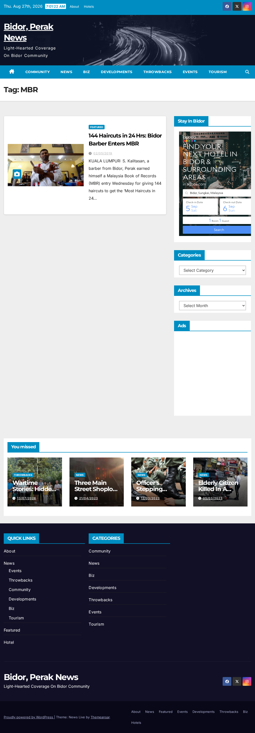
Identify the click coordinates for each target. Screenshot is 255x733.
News (66, 72)
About (74, 6)
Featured (96, 127)
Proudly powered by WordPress (29, 717)
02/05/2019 (102, 153)
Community (37, 72)
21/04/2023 (88, 498)
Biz (86, 72)
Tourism (218, 72)
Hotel (9, 642)
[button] (247, 71)
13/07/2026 (26, 498)
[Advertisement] (212, 375)
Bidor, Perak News (41, 677)
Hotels (89, 6)
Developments (116, 72)
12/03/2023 (150, 498)
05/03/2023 (213, 498)
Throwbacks (157, 72)
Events (190, 72)
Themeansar (100, 717)
